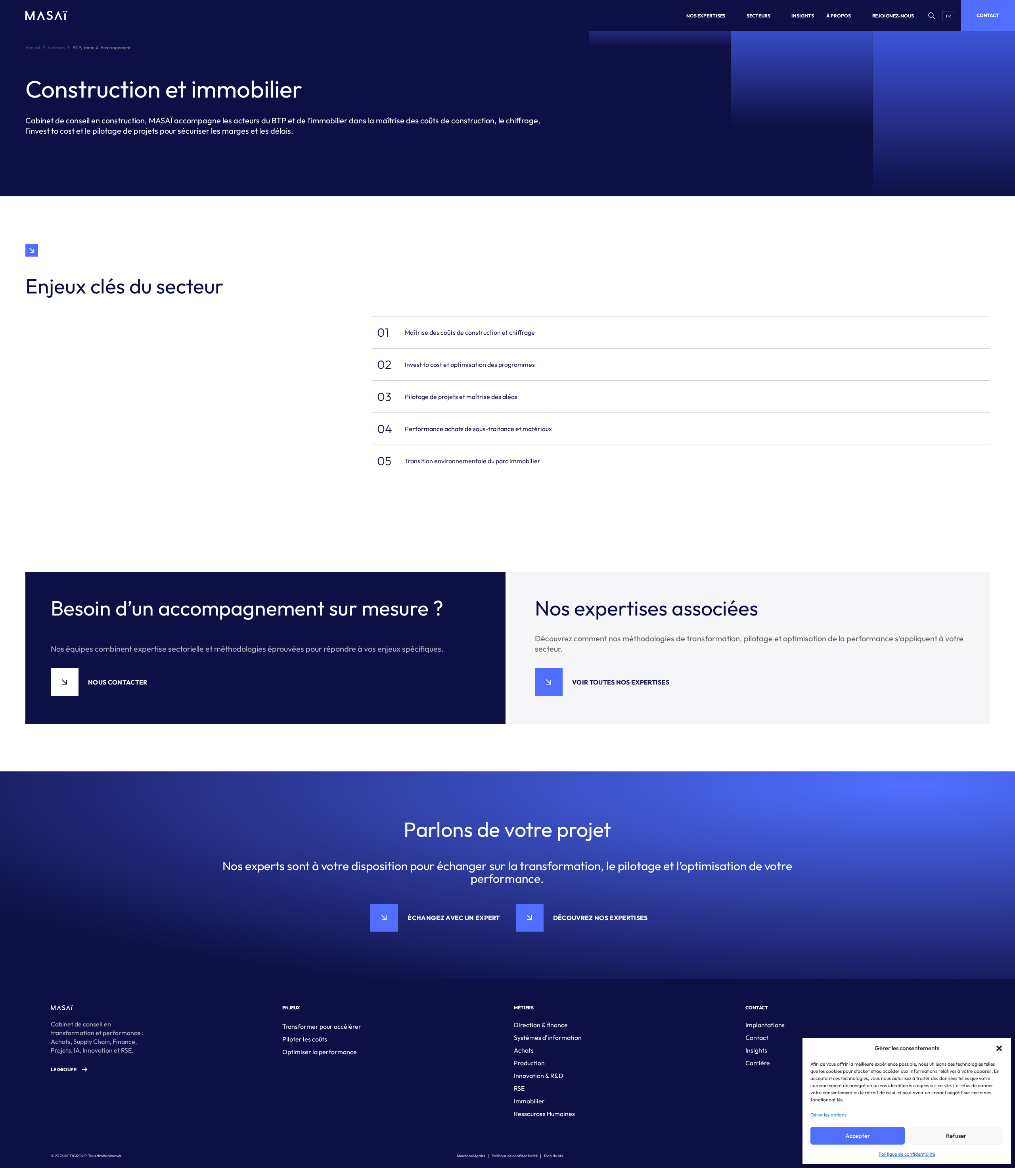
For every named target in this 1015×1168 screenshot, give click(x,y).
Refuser (956, 1135)
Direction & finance (541, 1025)
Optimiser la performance (319, 1052)
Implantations (765, 1025)
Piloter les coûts (304, 1039)
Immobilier (529, 1101)
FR (948, 16)
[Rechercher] (931, 15)
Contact (988, 15)
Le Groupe (64, 1069)
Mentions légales (471, 1155)
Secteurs (56, 47)
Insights (756, 1050)
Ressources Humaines (544, 1114)
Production (529, 1063)
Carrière (757, 1063)
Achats (524, 1050)
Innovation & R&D (538, 1076)
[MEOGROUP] (46, 15)
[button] (999, 1048)
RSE (519, 1088)
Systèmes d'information (548, 1037)
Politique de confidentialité (907, 1154)
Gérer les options (828, 1115)
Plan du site (553, 1155)
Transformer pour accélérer (321, 1026)
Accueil (32, 47)
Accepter (857, 1135)
